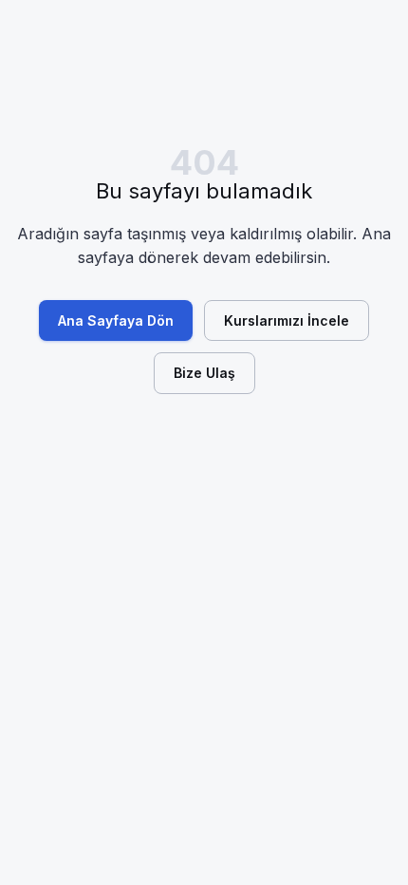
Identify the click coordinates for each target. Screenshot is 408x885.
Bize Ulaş (204, 373)
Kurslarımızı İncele (286, 320)
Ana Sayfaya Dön (116, 320)
